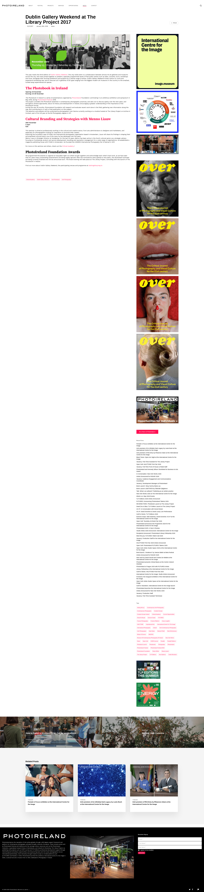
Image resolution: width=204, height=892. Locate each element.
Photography (161, 644)
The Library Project (142, 654)
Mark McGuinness (172, 631)
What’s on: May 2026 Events (145, 496)
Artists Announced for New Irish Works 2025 (150, 591)
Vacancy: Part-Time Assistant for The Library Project (153, 462)
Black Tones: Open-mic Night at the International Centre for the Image (156, 458)
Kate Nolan (152, 631)
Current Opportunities (168, 614)
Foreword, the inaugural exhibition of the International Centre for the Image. (156, 577)
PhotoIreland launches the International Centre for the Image (155, 588)
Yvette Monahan (172, 654)
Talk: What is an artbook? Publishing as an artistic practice (154, 491)
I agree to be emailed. (147, 850)
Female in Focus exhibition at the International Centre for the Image (155, 445)
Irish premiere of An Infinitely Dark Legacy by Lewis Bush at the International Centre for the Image (156, 449)
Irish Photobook (56, 179)
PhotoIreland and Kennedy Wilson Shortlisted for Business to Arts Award (157, 470)
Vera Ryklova (162, 654)
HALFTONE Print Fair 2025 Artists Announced (151, 543)
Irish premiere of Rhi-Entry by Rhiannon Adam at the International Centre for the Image (157, 454)
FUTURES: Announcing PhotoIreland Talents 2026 (152, 501)
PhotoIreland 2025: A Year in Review (148, 528)
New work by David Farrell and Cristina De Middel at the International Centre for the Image (154, 558)
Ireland (155, 627)
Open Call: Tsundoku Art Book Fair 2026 (149, 521)
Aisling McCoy (140, 607)
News (53, 26)
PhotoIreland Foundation (143, 651)
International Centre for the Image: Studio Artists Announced (155, 574)
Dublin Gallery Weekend (59, 74)
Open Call (145, 641)
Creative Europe (158, 611)
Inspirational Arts (150, 624)
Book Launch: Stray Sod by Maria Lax (148, 486)
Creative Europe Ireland (143, 614)
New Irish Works (170, 637)
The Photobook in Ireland (47, 88)
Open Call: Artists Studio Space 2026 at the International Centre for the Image (156, 549)
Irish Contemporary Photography (168, 627)
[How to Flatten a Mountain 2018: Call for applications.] (51, 732)
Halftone (21, 846)
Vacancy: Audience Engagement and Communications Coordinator (153, 480)
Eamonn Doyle (151, 617)
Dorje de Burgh (141, 617)
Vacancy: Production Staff (144, 593)
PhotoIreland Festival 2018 (157, 647)
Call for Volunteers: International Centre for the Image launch (155, 585)
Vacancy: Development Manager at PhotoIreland (151, 483)
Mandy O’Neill (160, 631)
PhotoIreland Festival (45, 100)
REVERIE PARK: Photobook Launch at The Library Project (155, 504)
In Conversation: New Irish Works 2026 (148, 474)
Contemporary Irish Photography (155, 607)
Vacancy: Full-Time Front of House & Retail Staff (151, 467)
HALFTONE (140, 624)
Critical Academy (68, 146)
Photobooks (153, 644)
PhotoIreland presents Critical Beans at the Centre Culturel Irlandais (155, 563)
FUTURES (160, 617)
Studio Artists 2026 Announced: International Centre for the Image (157, 531)
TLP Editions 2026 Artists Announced (148, 499)
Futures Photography (142, 621)
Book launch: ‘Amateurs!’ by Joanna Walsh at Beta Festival (155, 552)
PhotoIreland (76, 98)
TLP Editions (153, 654)
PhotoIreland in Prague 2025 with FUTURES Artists (152, 566)
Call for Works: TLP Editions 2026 (147, 514)
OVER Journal (25, 850)
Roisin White (156, 651)
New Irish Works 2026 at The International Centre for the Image (156, 493)
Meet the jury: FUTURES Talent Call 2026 (149, 536)
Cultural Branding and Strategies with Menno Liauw (68, 119)
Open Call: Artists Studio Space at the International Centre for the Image (157, 582)
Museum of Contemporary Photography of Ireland (150, 637)
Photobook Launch (142, 644)
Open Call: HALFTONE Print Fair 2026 (148, 464)
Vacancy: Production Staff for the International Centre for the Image (155, 539)
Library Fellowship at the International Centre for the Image (155, 569)
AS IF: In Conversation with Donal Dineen (149, 509)
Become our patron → (24, 889)
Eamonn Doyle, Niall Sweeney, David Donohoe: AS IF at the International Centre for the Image (155, 517)
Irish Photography (66, 179)
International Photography (143, 627)
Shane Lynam (165, 651)
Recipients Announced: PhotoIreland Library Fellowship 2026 (155, 533)
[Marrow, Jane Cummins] (153, 732)
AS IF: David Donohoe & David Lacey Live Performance (154, 511)
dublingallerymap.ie (95, 165)
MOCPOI (151, 634)
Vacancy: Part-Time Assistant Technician (149, 596)
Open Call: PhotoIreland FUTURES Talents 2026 (151, 545)
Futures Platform (155, 621)
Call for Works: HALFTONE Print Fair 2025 (150, 571)
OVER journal (154, 641)
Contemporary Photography (144, 611)
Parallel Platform (171, 641)
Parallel (163, 641)
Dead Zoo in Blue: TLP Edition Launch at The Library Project (155, 506)
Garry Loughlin (166, 621)
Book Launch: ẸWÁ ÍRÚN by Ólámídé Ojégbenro (152, 488)
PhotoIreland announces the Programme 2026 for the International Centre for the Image (153, 524)
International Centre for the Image (166, 624)
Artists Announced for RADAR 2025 (147, 555)
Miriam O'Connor (141, 634)
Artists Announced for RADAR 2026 (147, 476)
